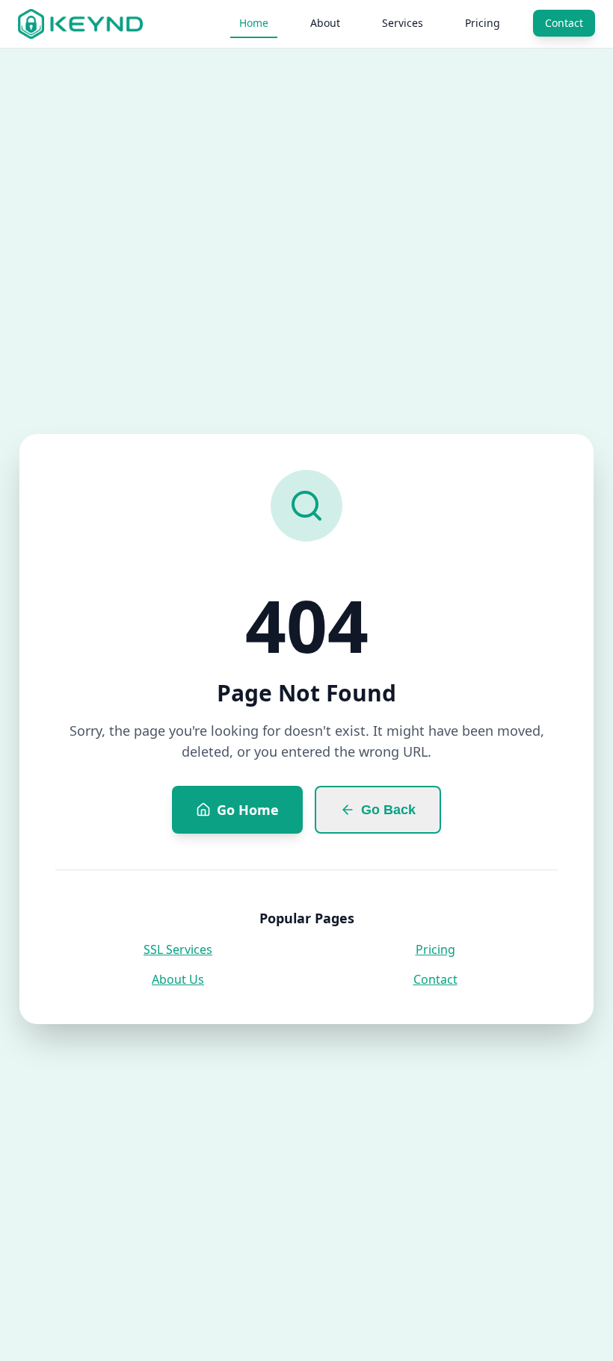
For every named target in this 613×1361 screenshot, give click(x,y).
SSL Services (178, 949)
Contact (564, 23)
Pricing (482, 23)
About (325, 23)
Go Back (388, 809)
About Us (178, 979)
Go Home (248, 810)
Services (402, 23)
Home (253, 23)
